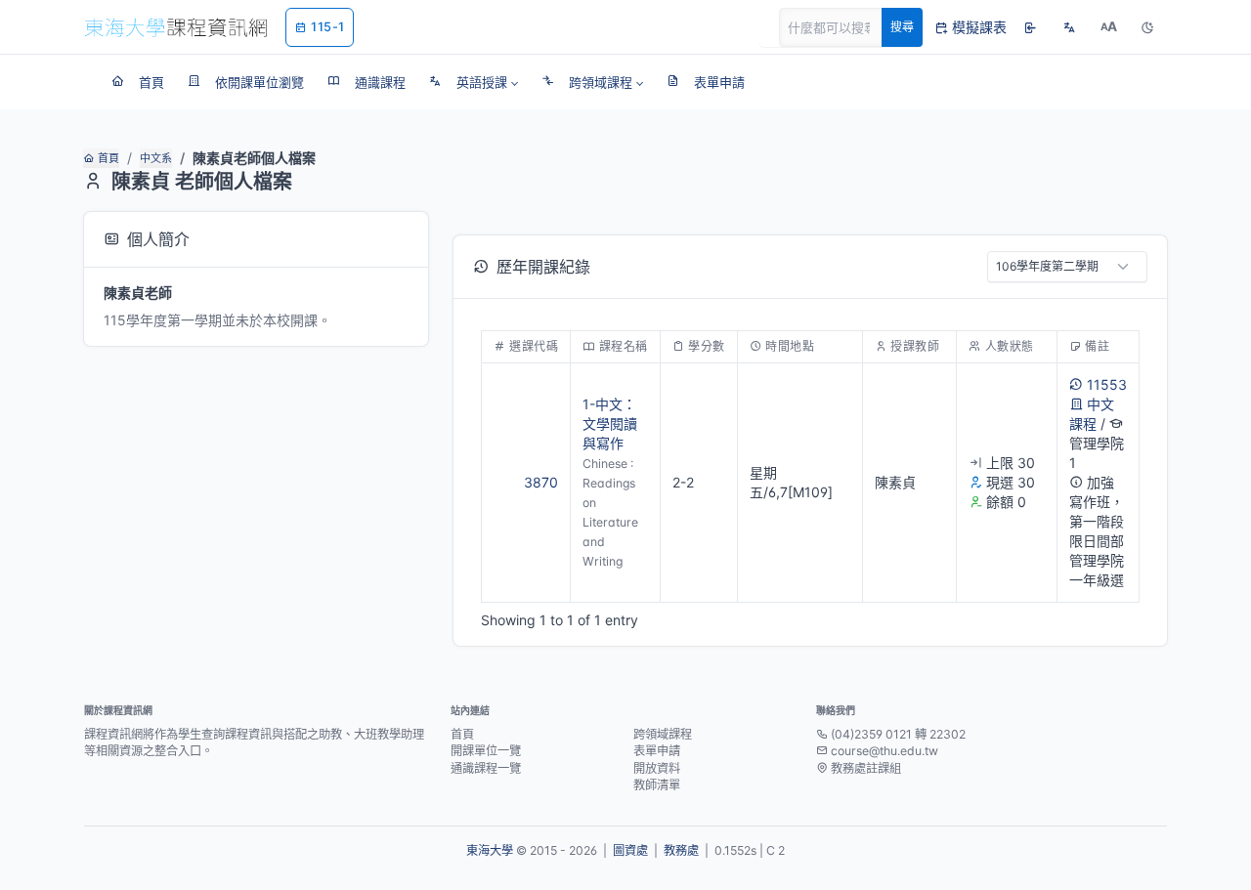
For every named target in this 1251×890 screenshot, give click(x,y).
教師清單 (656, 785)
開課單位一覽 (486, 750)
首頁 (108, 158)
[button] (473, 82)
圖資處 (630, 850)
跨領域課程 (662, 734)
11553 (1107, 384)
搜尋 (902, 27)
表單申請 (656, 750)
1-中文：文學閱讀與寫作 (609, 423)
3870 (541, 482)
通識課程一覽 (486, 768)
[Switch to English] (1069, 27)
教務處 (681, 850)
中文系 (156, 158)
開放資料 (656, 768)
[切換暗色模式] (1147, 27)
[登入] (1030, 27)
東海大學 (489, 850)
